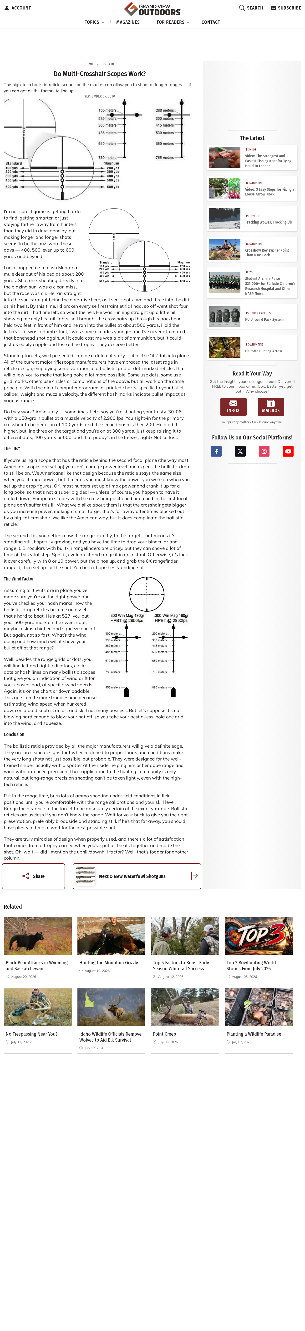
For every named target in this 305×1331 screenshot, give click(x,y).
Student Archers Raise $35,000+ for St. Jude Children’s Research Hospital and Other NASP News (270, 286)
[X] (240, 451)
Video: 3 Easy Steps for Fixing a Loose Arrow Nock (269, 192)
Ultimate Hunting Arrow (263, 351)
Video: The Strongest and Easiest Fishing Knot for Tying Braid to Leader (268, 161)
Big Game (108, 64)
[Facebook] (216, 451)
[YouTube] (288, 451)
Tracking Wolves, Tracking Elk (268, 222)
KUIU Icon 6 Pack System (264, 319)
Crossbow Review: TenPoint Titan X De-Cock (267, 253)
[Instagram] (264, 451)
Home (90, 64)
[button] (95, 21)
